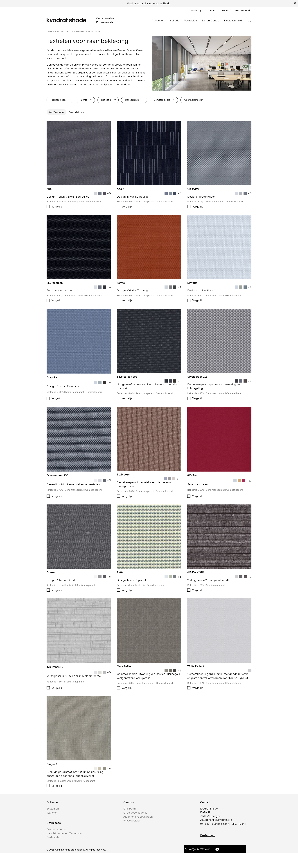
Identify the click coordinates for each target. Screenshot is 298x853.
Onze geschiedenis (135, 812)
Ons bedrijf (130, 808)
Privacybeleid (131, 820)
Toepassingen (58, 99)
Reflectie (106, 99)
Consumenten (240, 10)
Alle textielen (79, 31)
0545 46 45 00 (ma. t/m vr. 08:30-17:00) (223, 823)
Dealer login (207, 835)
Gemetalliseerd (162, 99)
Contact (212, 10)
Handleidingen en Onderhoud (65, 833)
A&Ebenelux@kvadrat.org (216, 819)
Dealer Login (197, 10)
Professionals (104, 22)
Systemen (53, 808)
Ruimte (83, 99)
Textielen (52, 812)
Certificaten (54, 837)
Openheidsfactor (193, 99)
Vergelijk (57, 206)
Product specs (56, 829)
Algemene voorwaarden (138, 816)
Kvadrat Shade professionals (58, 31)
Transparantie (132, 99)
